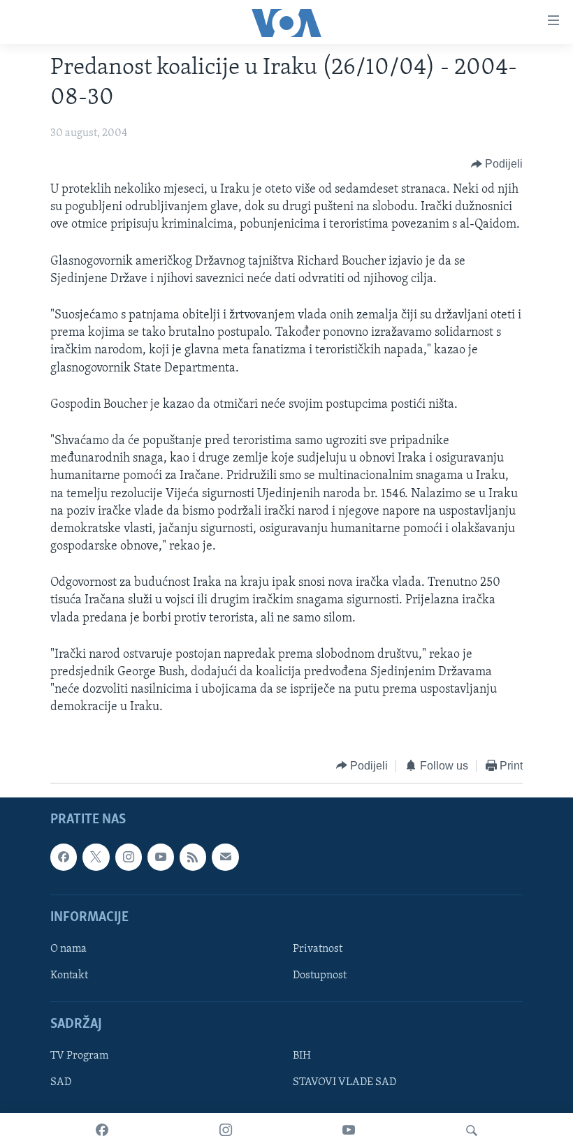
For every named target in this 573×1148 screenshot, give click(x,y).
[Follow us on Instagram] (128, 857)
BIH (302, 1056)
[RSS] (193, 857)
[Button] (497, 164)
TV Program (79, 1056)
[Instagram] (225, 1130)
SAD (60, 1083)
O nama (68, 949)
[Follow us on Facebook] (63, 857)
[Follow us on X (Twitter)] (95, 857)
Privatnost (317, 949)
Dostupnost (320, 975)
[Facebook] (102, 1130)
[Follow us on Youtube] (160, 857)
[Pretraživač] (472, 1130)
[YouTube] (348, 1130)
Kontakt (69, 975)
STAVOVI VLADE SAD (344, 1083)
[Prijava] (225, 857)
